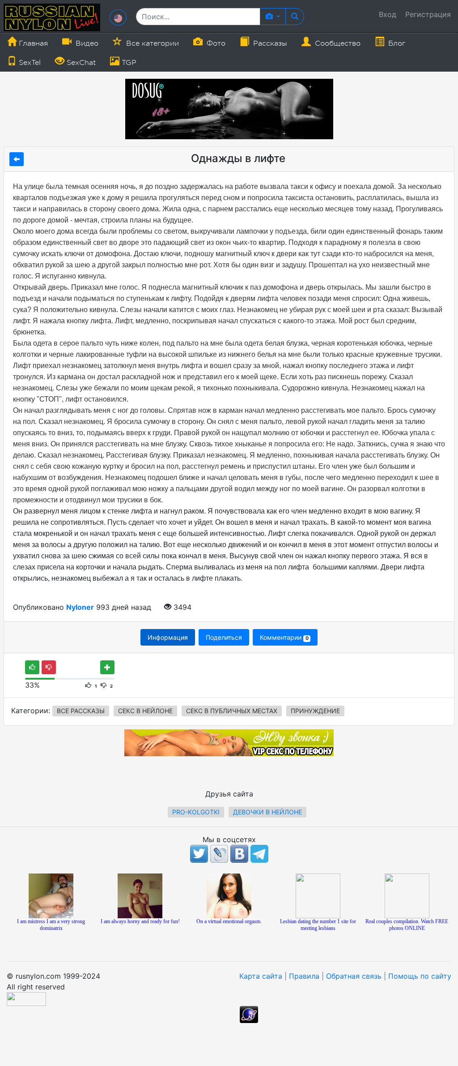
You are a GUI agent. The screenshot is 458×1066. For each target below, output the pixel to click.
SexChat (80, 63)
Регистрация (428, 14)
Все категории (151, 43)
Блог (395, 43)
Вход (387, 14)
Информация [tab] (168, 637)
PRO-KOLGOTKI (196, 812)
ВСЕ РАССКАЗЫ (81, 711)
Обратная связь (354, 976)
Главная (32, 43)
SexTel (29, 63)
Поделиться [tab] (224, 637)
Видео (85, 43)
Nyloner (80, 607)
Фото (214, 43)
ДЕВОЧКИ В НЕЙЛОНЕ (267, 812)
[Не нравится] (49, 667)
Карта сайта (260, 976)
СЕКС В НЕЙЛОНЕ (145, 711)
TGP (127, 63)
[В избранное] (107, 667)
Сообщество (336, 43)
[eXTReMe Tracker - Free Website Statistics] (249, 1014)
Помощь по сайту (419, 976)
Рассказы (269, 43)
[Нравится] (32, 667)
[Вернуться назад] (16, 159)
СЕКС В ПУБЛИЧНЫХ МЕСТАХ (231, 711)
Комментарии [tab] (284, 637)
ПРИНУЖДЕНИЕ (315, 711)
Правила (304, 976)
